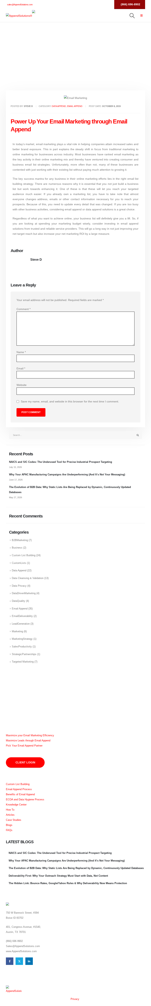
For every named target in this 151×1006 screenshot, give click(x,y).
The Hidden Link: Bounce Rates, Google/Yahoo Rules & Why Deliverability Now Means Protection (68, 883)
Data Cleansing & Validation (27, 578)
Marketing (17, 631)
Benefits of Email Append (20, 794)
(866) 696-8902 (130, 4)
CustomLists (19, 563)
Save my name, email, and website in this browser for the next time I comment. (70, 401)
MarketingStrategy (22, 639)
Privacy (75, 999)
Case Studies (13, 820)
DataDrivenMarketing (24, 593)
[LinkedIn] (107, 4)
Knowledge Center (16, 804)
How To (10, 809)
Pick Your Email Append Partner (24, 745)
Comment (23, 309)
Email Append (74, 106)
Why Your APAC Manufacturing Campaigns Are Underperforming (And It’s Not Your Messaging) (67, 474)
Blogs (9, 825)
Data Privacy (19, 585)
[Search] (138, 435)
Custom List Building (23, 555)
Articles (10, 815)
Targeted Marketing (23, 661)
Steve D (36, 259)
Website (22, 385)
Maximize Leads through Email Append (28, 740)
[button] (132, 15)
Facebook (9, 961)
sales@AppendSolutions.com (20, 4)
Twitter (19, 961)
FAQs (9, 830)
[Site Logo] (19, 15)
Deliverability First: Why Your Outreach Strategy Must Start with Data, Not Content (58, 875)
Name (21, 352)
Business (17, 547)
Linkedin (29, 961)
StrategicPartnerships (24, 654)
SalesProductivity (22, 646)
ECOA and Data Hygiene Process (25, 799)
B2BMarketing (20, 540)
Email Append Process (19, 789)
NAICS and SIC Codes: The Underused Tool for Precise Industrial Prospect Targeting (60, 462)
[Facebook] (91, 4)
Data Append (59, 106)
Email (21, 368)
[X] (99, 4)
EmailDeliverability (22, 616)
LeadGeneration (21, 623)
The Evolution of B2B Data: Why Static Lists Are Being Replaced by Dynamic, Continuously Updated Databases (76, 868)
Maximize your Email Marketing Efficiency (30, 735)
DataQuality (18, 601)
